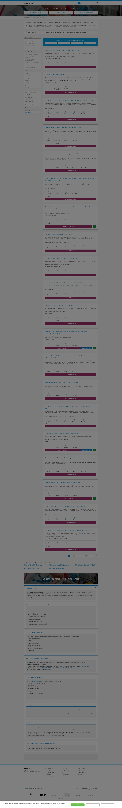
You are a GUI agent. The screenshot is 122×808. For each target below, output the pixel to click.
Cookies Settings (107, 805)
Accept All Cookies (77, 805)
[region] (61, 804)
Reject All (92, 805)
